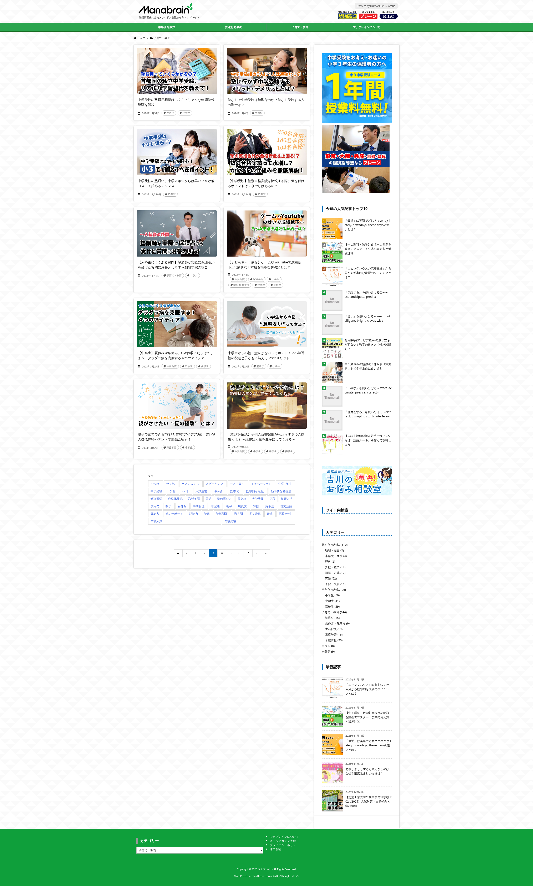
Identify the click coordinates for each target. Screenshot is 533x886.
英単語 (269, 506)
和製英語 (194, 499)
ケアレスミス (190, 484)
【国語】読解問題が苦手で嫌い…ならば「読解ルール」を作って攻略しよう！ (368, 440)
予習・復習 (335, 584)
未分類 (328, 651)
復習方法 (287, 499)
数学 (168, 506)
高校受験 (230, 521)
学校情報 (333, 640)
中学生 (261, 285)
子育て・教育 (174, 275)
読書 (207, 514)
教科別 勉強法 (334, 545)
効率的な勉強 (255, 491)
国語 (209, 499)
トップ (141, 38)
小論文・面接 (336, 556)
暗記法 (215, 506)
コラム (194, 275)
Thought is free (289, 875)
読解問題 (222, 514)
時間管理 (198, 506)
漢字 (229, 506)
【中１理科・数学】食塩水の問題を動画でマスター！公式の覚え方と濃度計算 (368, 248)
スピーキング (214, 484)
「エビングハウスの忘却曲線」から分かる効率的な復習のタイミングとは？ (368, 272)
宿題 (272, 499)
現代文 (242, 506)
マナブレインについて (284, 837)
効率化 (234, 491)
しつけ (155, 484)
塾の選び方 (224, 499)
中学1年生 (285, 484)
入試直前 (201, 491)
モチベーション (261, 484)
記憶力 (193, 514)
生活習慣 (240, 279)
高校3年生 (285, 514)
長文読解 (255, 514)
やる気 (170, 484)
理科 (330, 561)
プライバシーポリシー (284, 845)
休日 (185, 491)
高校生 (277, 285)
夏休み (242, 499)
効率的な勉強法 (281, 491)
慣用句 (155, 506)
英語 (331, 578)
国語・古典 (335, 573)
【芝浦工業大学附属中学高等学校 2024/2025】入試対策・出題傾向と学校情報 (368, 801)
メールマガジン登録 (283, 841)
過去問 (238, 514)
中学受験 (156, 491)
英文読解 (286, 506)
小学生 (186, 113)
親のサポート (174, 514)
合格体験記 (175, 499)
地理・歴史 (334, 550)
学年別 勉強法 (241, 285)
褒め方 (155, 514)
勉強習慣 (156, 499)
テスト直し (237, 484)
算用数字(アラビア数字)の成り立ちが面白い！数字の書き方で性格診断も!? (368, 344)
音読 (270, 514)
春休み (182, 506)
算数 (256, 506)
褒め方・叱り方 (337, 623)
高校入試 (156, 521)
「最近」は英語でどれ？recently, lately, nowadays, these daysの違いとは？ (367, 224)
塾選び (170, 113)
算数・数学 (335, 567)
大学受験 (258, 499)
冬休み (218, 491)
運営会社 (275, 849)
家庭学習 (258, 279)
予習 (172, 491)
